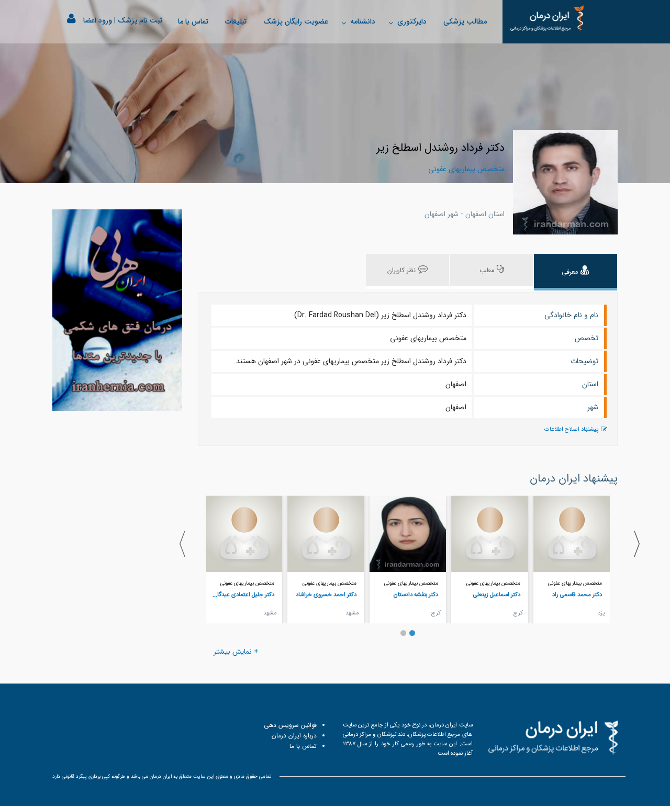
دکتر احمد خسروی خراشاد (326, 594)
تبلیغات (236, 21)
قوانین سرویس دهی (290, 725)
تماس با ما (193, 21)
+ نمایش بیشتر (236, 651)
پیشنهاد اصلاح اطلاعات (571, 429)
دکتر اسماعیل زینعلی (496, 594)
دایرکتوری (412, 21)
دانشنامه (362, 21)
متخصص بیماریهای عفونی (575, 583)
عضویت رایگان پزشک (295, 21)
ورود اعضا (97, 20)
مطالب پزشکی (465, 21)
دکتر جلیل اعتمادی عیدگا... (243, 594)
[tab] (575, 272)
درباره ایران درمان (294, 736)
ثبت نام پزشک (140, 20)
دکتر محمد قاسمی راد (577, 594)
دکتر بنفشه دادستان (416, 594)
